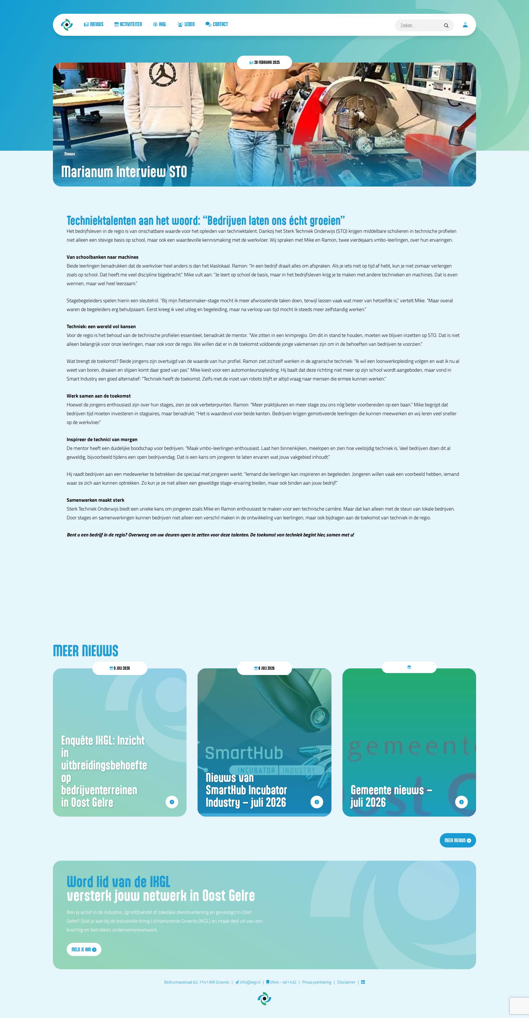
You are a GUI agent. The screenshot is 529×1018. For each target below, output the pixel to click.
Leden (189, 24)
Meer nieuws (456, 840)
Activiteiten (130, 24)
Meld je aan (82, 949)
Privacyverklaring (316, 982)
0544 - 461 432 (282, 982)
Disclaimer (346, 982)
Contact (220, 24)
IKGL (162, 24)
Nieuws (96, 24)
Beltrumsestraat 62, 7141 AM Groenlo (196, 982)
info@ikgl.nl (249, 982)
